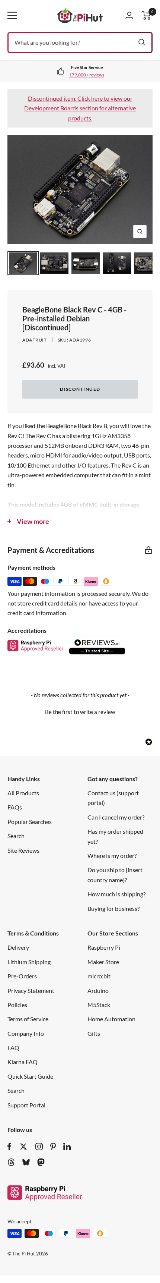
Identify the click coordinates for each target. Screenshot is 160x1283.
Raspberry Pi (103, 947)
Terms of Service (27, 1018)
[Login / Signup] (129, 15)
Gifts (93, 1033)
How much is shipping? (116, 893)
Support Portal (26, 1105)
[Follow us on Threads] (11, 1162)
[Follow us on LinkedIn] (67, 1146)
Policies (17, 1004)
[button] (80, 711)
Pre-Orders (22, 975)
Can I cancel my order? (115, 817)
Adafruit (34, 340)
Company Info (25, 1033)
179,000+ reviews (86, 75)
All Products (23, 792)
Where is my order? (112, 855)
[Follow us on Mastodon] (41, 1162)
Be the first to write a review (80, 711)
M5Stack (98, 1004)
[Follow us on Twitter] (23, 1146)
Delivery (18, 947)
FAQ (13, 1047)
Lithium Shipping (29, 961)
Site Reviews (23, 850)
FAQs (14, 807)
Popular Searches (29, 821)
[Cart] (146, 15)
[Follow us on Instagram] (39, 1146)
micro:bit (99, 975)
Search (16, 835)
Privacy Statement (30, 990)
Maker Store (103, 961)
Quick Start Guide (30, 1076)
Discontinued (80, 389)
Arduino (98, 990)
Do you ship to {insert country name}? (115, 874)
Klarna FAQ (22, 1061)
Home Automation (111, 1018)
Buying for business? (113, 908)
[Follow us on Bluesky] (26, 1162)
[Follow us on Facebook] (9, 1146)
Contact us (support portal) (113, 797)
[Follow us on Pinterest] (53, 1146)
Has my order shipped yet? (115, 836)
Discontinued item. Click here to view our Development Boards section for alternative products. (80, 108)
